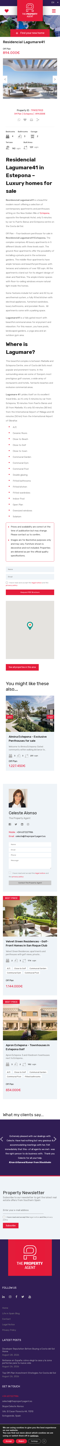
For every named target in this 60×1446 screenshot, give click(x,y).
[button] (33, 630)
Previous (5, 79)
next (50, 717)
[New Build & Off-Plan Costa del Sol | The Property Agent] (30, 20)
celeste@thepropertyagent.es (31, 836)
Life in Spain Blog (11, 1313)
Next (55, 79)
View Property (30, 724)
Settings (34, 1441)
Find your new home (32, 33)
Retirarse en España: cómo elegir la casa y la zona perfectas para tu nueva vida (27, 1361)
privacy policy (11, 585)
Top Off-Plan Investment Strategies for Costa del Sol (29, 1373)
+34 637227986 (10, 1396)
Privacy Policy (9, 1330)
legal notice (37, 583)
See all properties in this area (22, 667)
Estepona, (45, 213)
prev (9, 717)
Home (5, 1308)
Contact (6, 1319)
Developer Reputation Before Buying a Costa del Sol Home (28, 1350)
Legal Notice (8, 1324)
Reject (21, 1441)
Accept (9, 1441)
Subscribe (11, 1225)
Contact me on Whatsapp (19, 120)
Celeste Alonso (16, 1406)
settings (34, 1436)
